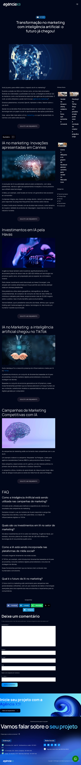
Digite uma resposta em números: (11, 673)
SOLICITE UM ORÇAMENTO (28, 126)
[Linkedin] (55, 745)
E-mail (4, 657)
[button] (77, 4)
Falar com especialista (8, 710)
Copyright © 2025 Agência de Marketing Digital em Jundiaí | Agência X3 (63, 761)
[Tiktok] (59, 745)
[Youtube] (48, 745)
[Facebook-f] (52, 745)
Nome (4, 649)
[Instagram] (45, 745)
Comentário (5, 624)
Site (3, 665)
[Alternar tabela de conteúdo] (12, 137)
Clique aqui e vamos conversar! (9, 734)
